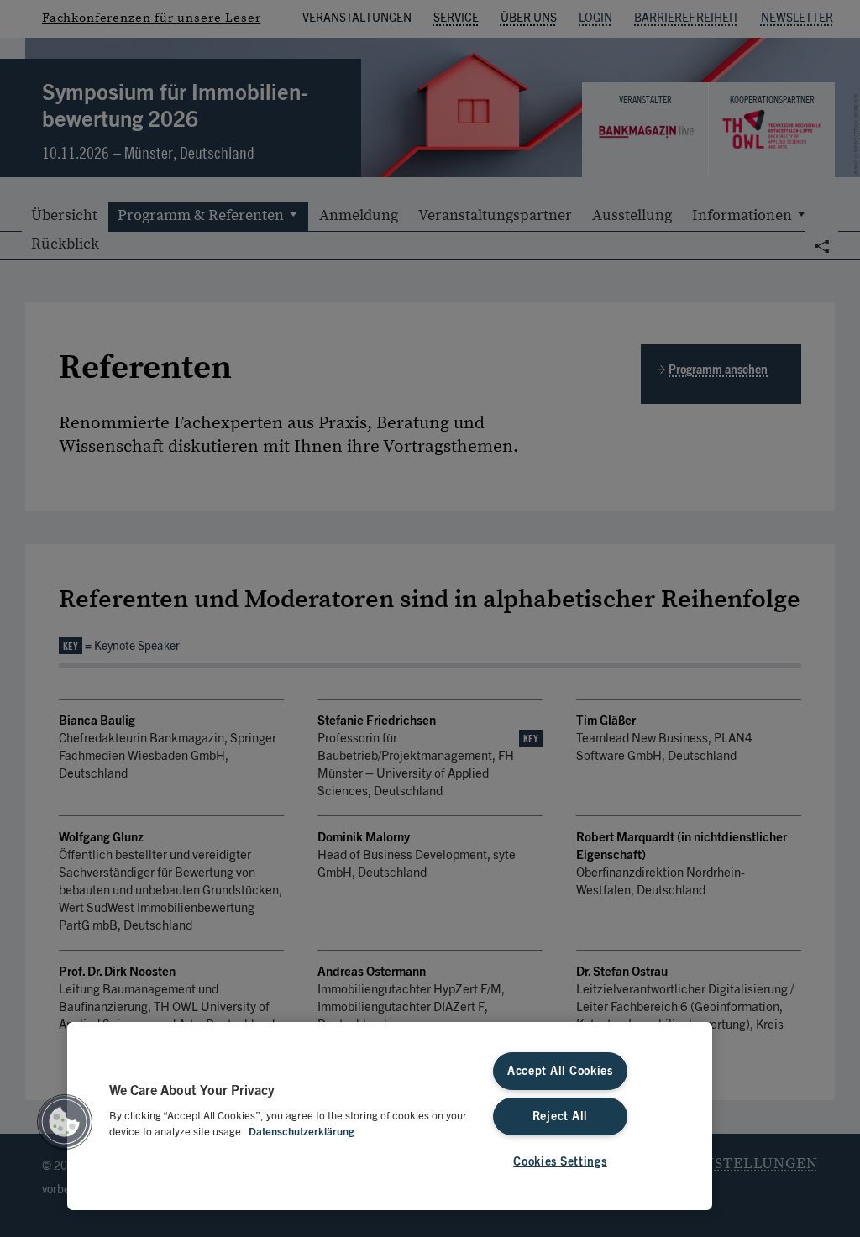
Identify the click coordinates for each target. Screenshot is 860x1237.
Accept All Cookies (560, 1071)
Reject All (560, 1116)
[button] (65, 1122)
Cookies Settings (560, 1162)
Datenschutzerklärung (301, 1132)
